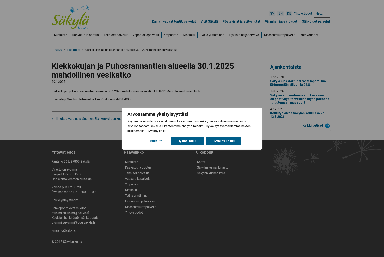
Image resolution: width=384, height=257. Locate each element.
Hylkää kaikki (187, 141)
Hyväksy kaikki (223, 141)
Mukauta (155, 141)
